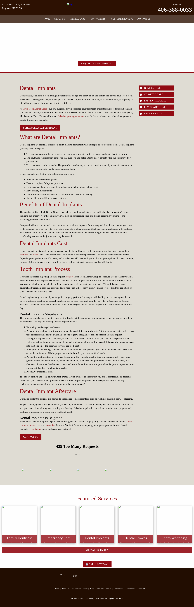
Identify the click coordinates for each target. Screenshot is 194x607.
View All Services (97, 550)
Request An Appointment (97, 63)
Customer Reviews (122, 19)
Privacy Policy (88, 589)
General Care (152, 88)
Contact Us (143, 19)
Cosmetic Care (153, 94)
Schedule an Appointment (40, 127)
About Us (59, 19)
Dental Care (77, 19)
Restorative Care (155, 107)
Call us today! (98, 564)
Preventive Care (154, 100)
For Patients (98, 19)
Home (47, 19)
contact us (36, 429)
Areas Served (152, 113)
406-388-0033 (175, 9)
